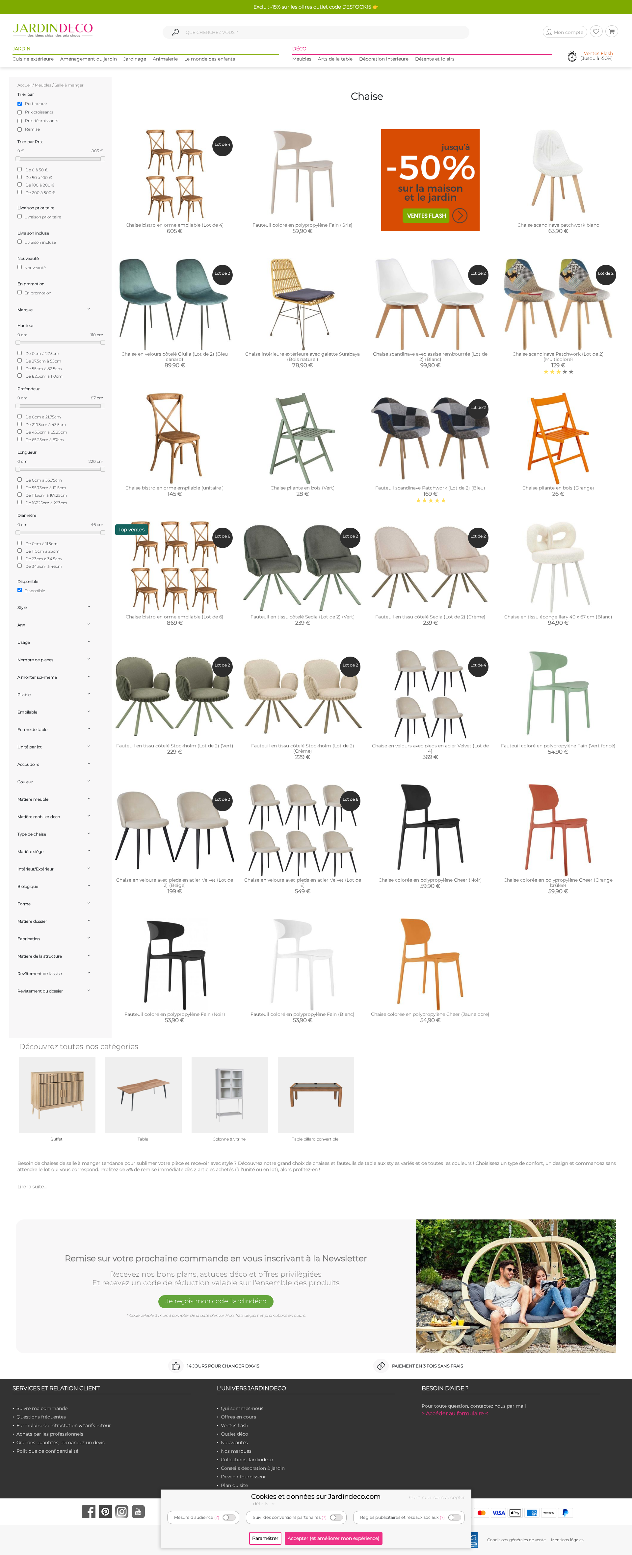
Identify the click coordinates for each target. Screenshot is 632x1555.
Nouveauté (34, 267)
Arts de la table (335, 59)
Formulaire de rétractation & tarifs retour (63, 1425)
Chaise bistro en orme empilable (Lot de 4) (175, 225)
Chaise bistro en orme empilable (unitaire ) (174, 488)
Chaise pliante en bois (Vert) (303, 488)
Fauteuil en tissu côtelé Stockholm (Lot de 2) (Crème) (302, 748)
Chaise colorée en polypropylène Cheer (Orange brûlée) (558, 882)
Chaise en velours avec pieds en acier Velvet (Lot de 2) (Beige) (174, 882)
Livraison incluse (39, 242)
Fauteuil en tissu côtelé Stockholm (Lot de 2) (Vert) (174, 746)
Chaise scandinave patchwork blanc (558, 225)
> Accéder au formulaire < (455, 1413)
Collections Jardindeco (247, 1460)
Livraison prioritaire (42, 216)
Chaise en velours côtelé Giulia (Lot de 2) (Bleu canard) (174, 356)
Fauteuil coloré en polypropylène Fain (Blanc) (302, 1014)
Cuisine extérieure (33, 59)
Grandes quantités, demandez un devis (60, 1442)
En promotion (37, 292)
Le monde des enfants (209, 59)
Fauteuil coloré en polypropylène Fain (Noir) (174, 1014)
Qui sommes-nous (242, 1408)
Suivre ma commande (41, 1408)
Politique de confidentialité (47, 1451)
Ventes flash (234, 1425)
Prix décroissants (41, 120)
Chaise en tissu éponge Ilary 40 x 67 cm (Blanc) (558, 617)
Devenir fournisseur (243, 1477)
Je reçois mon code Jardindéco (216, 1301)
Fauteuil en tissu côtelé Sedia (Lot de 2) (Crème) (430, 617)
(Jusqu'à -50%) (596, 56)
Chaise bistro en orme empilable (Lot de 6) (175, 617)
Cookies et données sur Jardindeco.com (316, 1496)
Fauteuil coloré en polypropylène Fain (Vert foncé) (558, 746)
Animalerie (165, 59)
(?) (216, 1517)
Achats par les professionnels (49, 1434)
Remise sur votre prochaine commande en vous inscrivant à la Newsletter (216, 1258)
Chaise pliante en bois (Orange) (558, 488)
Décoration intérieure (383, 59)
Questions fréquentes (41, 1417)
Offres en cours (238, 1417)
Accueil (24, 85)
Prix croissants (39, 112)
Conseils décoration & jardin (253, 1468)
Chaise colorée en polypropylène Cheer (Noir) (430, 880)
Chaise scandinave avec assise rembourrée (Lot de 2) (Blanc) (430, 356)
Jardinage (134, 59)
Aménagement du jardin (88, 59)
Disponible (34, 590)
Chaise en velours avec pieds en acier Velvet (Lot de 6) (302, 882)
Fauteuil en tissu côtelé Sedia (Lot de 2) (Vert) (302, 617)
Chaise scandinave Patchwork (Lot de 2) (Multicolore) (558, 356)
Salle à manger (69, 85)
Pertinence (36, 103)
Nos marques (236, 1451)
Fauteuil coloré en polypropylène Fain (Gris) (302, 225)
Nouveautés (234, 1442)
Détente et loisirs (435, 59)
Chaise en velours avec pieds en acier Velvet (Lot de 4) (430, 748)
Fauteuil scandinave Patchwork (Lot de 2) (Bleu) (430, 488)
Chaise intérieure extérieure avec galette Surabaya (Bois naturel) (302, 356)
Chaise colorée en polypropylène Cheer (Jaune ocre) (430, 1014)
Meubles (301, 59)
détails (261, 1504)
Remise (32, 129)
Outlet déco (234, 1434)
